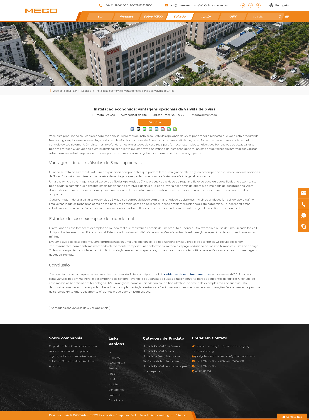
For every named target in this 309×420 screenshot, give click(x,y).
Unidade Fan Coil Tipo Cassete (161, 346)
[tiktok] (258, 5)
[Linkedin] (243, 5)
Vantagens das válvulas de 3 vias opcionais (79, 308)
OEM (233, 16)
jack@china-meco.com (184, 5)
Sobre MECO (153, 16)
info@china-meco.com (214, 5)
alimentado (209, 115)
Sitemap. (181, 415)
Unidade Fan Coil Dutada (158, 351)
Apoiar (206, 16)
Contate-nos (116, 389)
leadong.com (167, 415)
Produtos (126, 16)
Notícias (114, 384)
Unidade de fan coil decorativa (161, 356)
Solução (180, 16)
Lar (100, 16)
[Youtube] (250, 5)
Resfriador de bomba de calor (161, 361)
